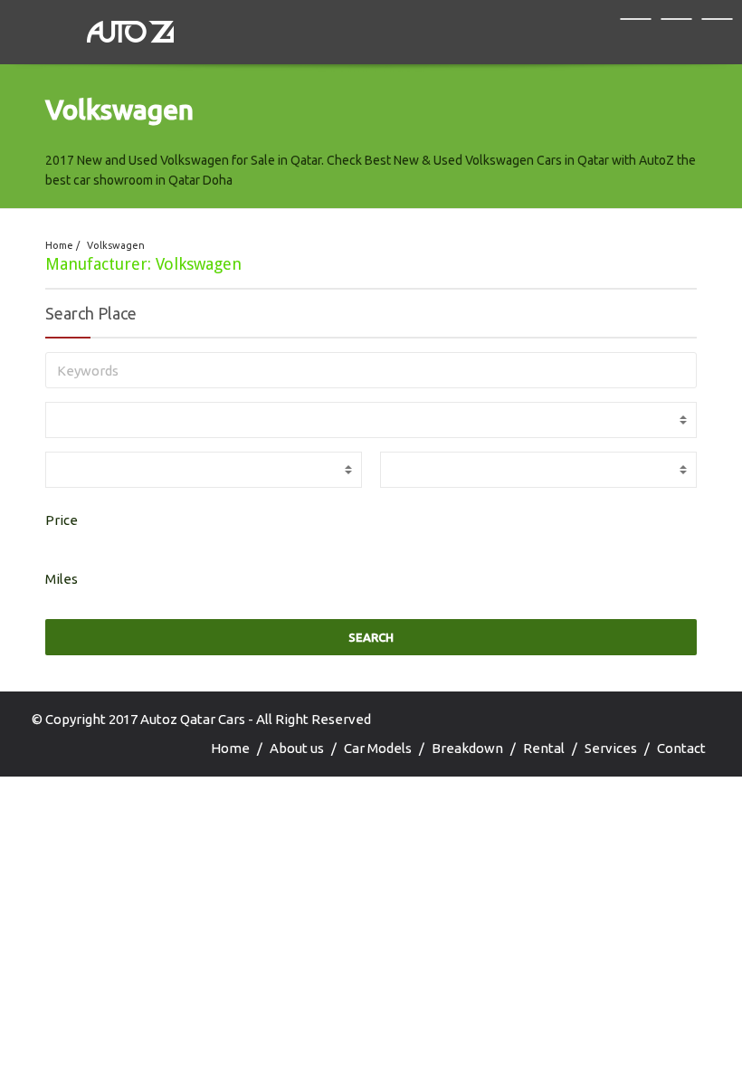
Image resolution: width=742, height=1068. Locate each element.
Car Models (378, 748)
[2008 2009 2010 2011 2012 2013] (203, 470)
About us (297, 748)
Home (59, 245)
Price (61, 520)
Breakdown (467, 748)
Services (611, 748)
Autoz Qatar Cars (192, 719)
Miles (61, 578)
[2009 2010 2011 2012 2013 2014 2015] (538, 470)
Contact (681, 748)
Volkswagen (116, 245)
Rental (544, 748)
